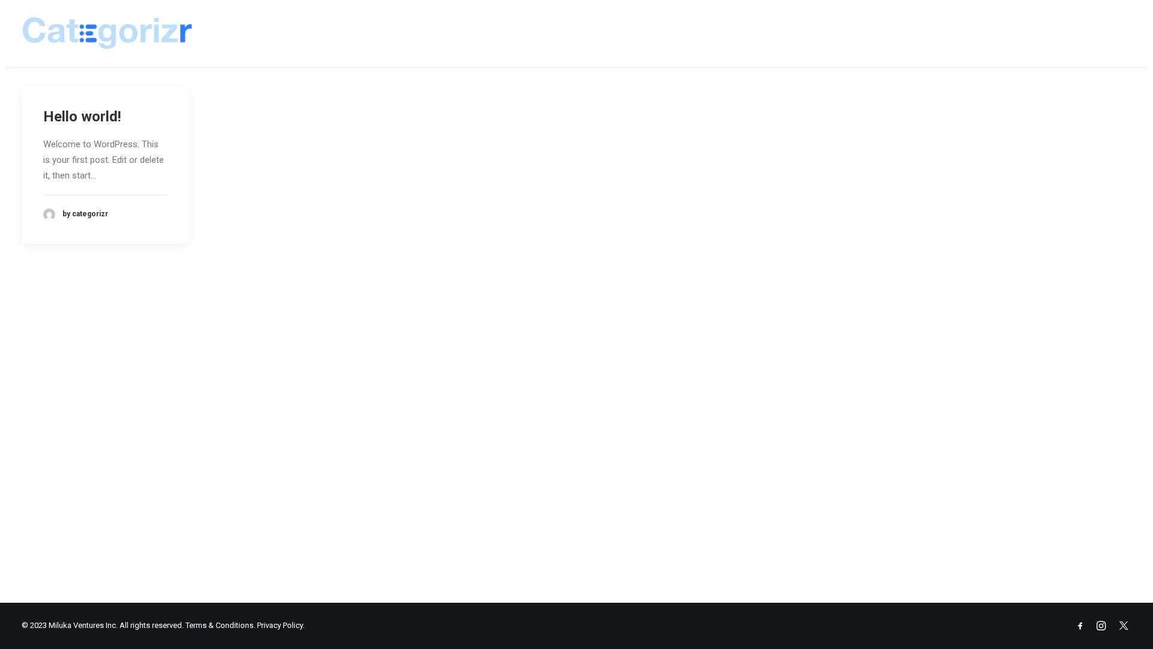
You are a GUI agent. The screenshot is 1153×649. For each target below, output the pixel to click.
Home (746, 33)
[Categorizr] (107, 33)
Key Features (910, 33)
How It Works (1004, 33)
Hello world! (82, 116)
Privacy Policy (280, 625)
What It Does (818, 33)
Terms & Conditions (219, 625)
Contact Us (1097, 33)
